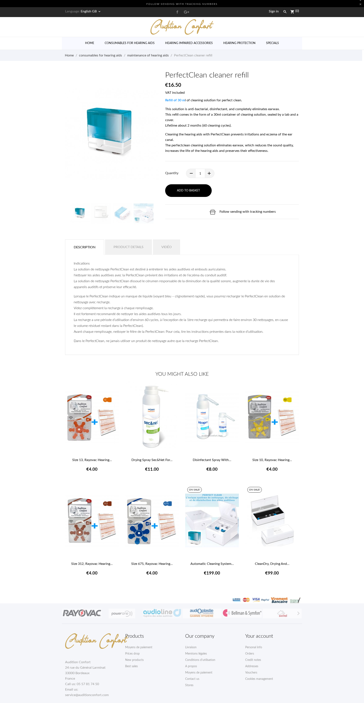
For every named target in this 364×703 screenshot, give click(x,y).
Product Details (128, 247)
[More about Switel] (282, 613)
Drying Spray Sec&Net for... (152, 460)
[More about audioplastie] (202, 613)
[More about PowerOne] (122, 613)
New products (134, 660)
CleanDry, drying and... (272, 563)
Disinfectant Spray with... (212, 460)
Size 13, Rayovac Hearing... (92, 460)
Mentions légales (196, 653)
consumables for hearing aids (130, 43)
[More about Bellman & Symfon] (242, 613)
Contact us (192, 679)
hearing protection (239, 43)
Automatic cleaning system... (212, 563)
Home (89, 43)
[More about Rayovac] (82, 613)
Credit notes (253, 660)
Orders (249, 653)
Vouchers (251, 672)
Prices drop (132, 653)
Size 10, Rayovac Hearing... (272, 460)
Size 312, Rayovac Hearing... (92, 563)
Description (84, 247)
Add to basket (188, 190)
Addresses (251, 666)
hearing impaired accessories (189, 43)
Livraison (191, 647)
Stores (189, 685)
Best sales (131, 666)
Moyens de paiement (138, 647)
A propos (191, 666)
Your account (259, 636)
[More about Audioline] (162, 613)
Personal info (253, 647)
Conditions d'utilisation (200, 660)
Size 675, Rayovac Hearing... (152, 563)
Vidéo (166, 247)
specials (272, 43)
